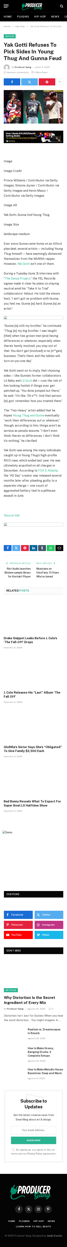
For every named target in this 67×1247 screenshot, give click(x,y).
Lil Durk (26, 380)
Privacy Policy (34, 1153)
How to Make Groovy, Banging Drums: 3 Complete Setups (41, 1052)
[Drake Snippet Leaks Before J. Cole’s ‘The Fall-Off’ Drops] (33, 616)
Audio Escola (54, 1235)
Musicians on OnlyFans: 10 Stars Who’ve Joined (47, 572)
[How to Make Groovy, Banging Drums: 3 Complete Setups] (14, 1053)
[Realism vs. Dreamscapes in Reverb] (14, 1034)
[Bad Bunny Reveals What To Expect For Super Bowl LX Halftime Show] (33, 779)
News (55, 16)
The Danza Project (17, 278)
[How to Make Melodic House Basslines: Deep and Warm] (14, 1074)
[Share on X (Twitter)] (29, 81)
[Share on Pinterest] (47, 81)
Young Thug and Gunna (28, 415)
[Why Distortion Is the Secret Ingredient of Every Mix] (33, 975)
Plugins (23, 16)
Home (8, 16)
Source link (12, 515)
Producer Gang (23, 67)
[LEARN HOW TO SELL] (33, 142)
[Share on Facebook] (12, 81)
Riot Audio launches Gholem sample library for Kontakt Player (17, 572)
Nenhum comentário (18, 72)
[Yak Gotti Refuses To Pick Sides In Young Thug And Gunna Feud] (33, 122)
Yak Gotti (23, 264)
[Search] (61, 6)
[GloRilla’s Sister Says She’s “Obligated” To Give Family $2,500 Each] (33, 725)
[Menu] (6, 6)
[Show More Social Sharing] (59, 81)
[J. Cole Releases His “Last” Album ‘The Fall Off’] (33, 671)
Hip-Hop (40, 16)
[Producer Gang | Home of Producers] (33, 6)
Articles (10, 990)
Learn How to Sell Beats (33, 1226)
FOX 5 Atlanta (48, 470)
